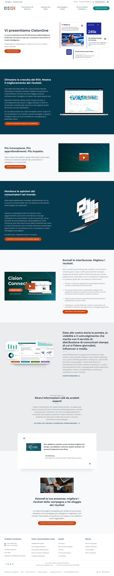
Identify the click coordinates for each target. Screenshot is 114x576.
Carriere (60, 549)
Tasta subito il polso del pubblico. (75, 311)
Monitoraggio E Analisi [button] (62, 8)
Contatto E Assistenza (85, 1)
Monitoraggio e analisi (38, 546)
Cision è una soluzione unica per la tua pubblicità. (22, 123)
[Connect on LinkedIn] (8, 564)
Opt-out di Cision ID (30, 572)
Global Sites (107, 572)
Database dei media (37, 543)
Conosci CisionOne (12, 51)
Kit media (7, 552)
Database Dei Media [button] (45, 8)
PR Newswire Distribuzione (39, 549)
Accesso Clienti (100, 1)
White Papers (89, 549)
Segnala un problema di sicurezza (14, 556)
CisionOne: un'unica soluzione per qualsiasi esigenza (23, 239)
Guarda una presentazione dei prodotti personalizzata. (57, 523)
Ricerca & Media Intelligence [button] (82, 8)
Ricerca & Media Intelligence (40, 553)
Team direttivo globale (65, 546)
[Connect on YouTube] (10, 564)
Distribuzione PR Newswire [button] (27, 8)
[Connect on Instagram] (12, 564)
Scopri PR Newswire (70, 376)
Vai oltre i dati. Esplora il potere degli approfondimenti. (56, 423)
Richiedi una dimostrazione (15, 166)
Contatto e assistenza (38, 556)
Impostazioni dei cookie (55, 572)
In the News (62, 556)
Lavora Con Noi (17, 2)
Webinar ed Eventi (91, 546)
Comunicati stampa (64, 553)
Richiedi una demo (10, 549)
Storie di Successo (91, 543)
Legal (22, 572)
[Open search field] (93, 2)
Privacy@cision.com (47, 565)
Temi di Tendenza (90, 553)
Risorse (76, 1)
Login (99, 572)
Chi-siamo (8, 2)
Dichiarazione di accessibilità (11, 572)
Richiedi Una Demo (101, 8)
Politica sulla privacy (42, 572)
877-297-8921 (76, 565)
